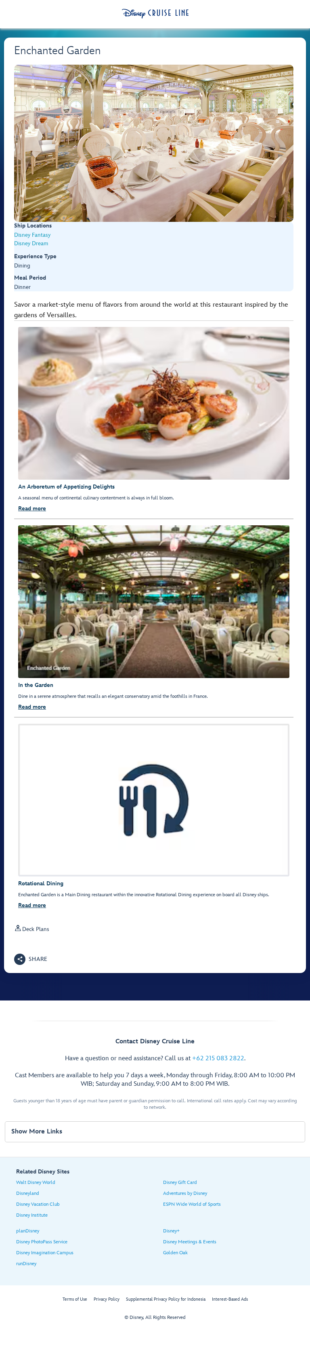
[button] (31, 959)
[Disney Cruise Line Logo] (155, 13)
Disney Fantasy (32, 235)
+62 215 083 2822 (218, 1058)
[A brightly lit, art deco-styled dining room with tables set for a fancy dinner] (153, 143)
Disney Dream (31, 243)
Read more (32, 508)
